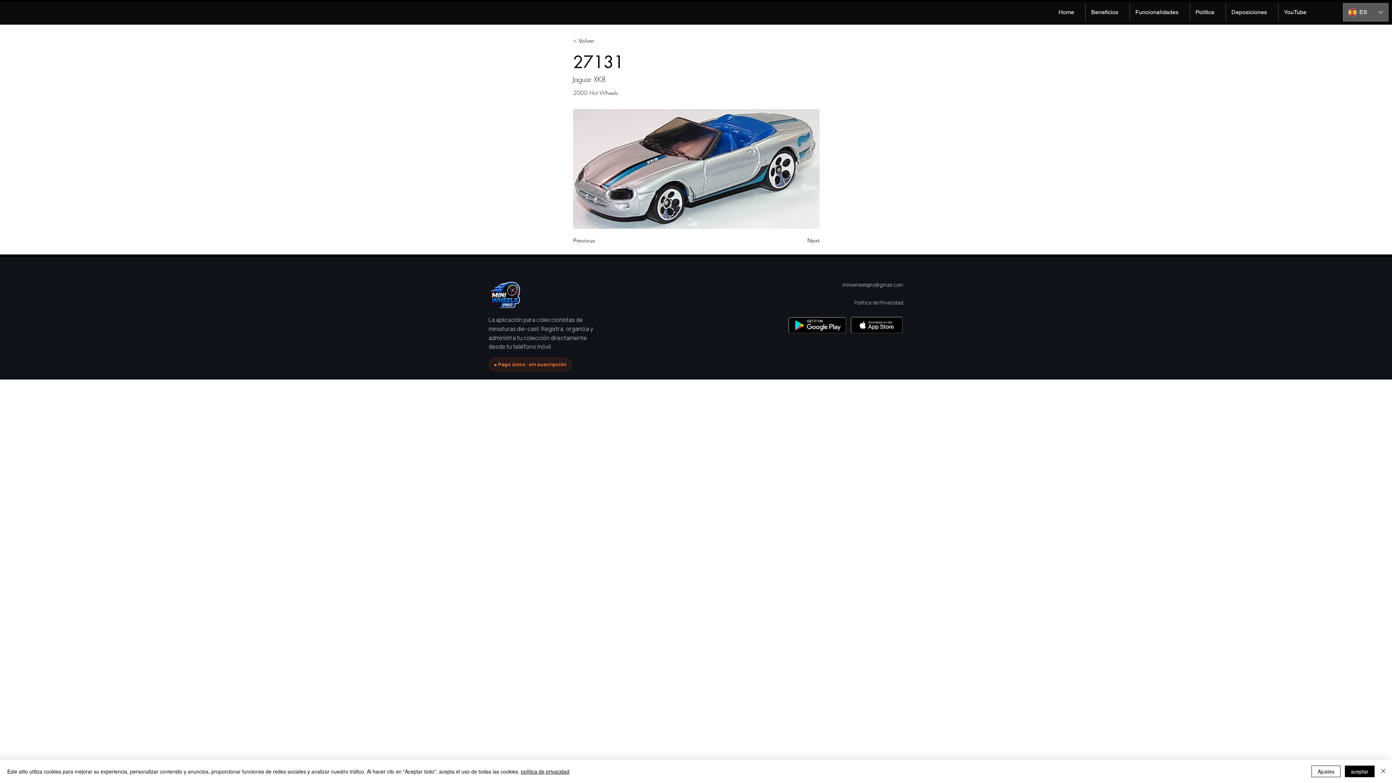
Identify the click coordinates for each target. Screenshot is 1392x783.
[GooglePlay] (817, 325)
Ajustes (1326, 771)
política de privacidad (545, 771)
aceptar (1359, 771)
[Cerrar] (1383, 771)
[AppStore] (877, 325)
